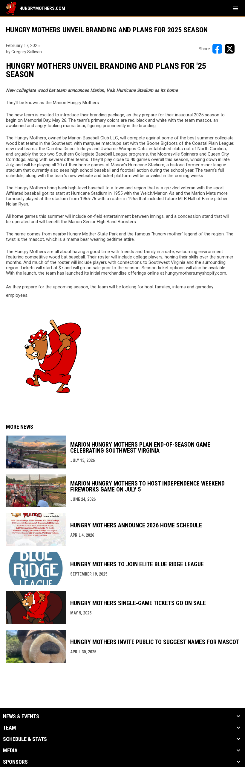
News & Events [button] (21, 716)
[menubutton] (235, 8)
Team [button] (9, 728)
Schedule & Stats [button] (25, 739)
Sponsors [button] (15, 762)
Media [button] (10, 750)
